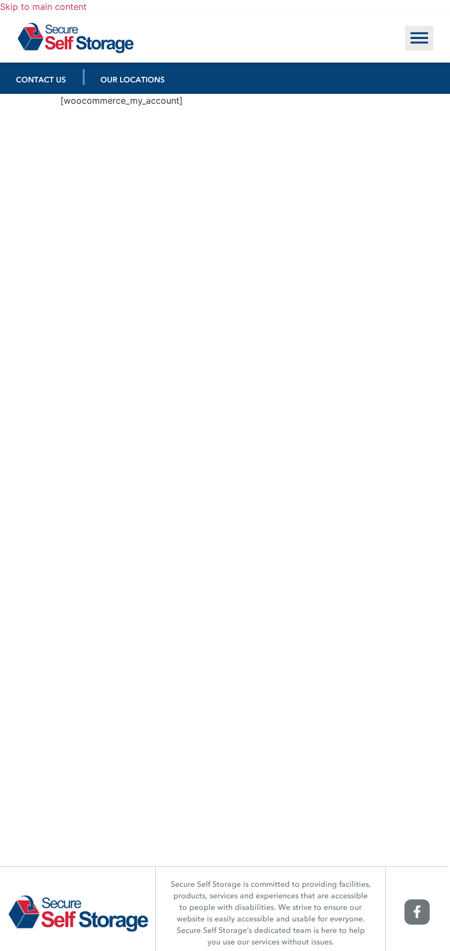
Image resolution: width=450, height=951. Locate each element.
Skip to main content (43, 6)
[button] (419, 38)
